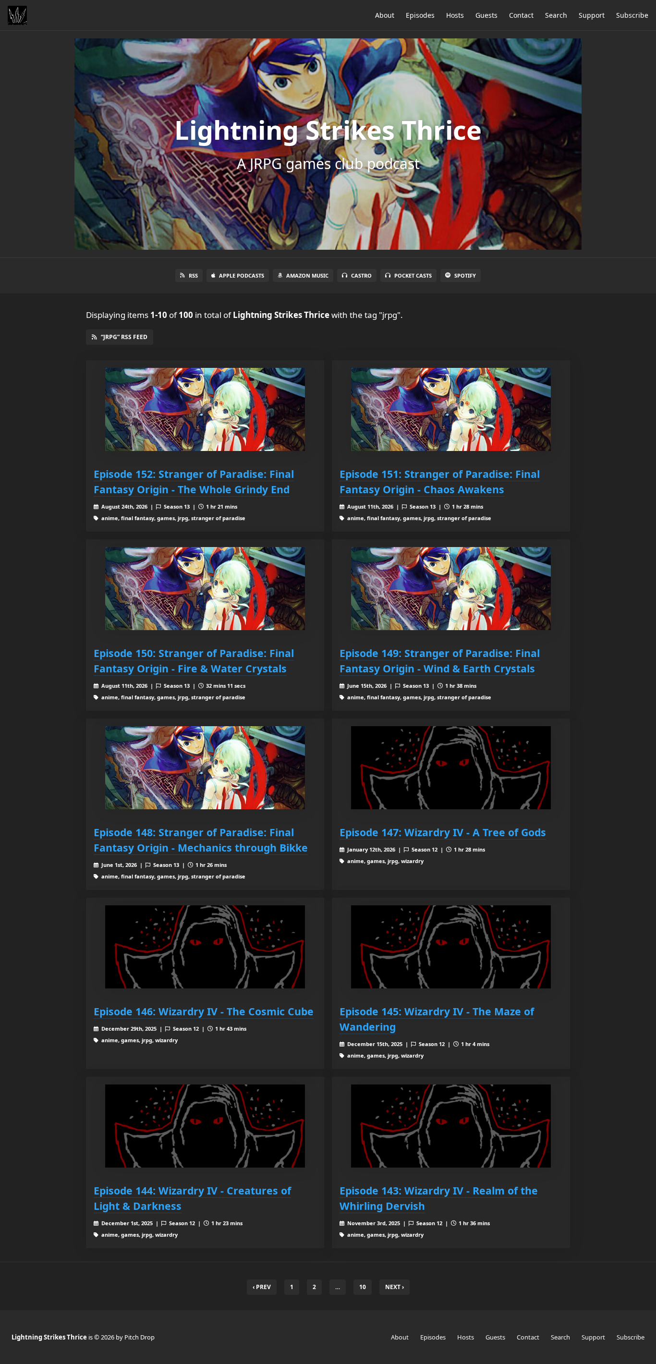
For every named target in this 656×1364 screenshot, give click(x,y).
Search (556, 15)
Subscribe (632, 15)
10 (362, 1287)
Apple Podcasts (241, 275)
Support (592, 15)
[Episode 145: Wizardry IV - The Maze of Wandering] (451, 946)
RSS (193, 275)
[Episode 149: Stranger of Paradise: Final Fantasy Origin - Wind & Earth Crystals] (451, 588)
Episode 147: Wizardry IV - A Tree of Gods (443, 832)
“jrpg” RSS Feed (124, 337)
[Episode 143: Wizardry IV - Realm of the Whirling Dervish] (451, 1126)
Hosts (455, 15)
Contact (521, 15)
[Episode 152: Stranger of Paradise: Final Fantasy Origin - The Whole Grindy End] (205, 409)
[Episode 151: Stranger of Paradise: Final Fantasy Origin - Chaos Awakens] (451, 409)
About (384, 15)
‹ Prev (262, 1287)
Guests (486, 15)
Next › (394, 1287)
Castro (361, 275)
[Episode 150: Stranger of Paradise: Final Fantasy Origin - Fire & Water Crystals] (205, 588)
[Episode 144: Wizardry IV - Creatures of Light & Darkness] (205, 1126)
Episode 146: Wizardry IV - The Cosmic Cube (204, 1011)
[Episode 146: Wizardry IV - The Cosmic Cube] (205, 946)
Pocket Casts (413, 275)
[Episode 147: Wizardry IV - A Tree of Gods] (451, 767)
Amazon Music (307, 275)
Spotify (465, 275)
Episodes (420, 15)
